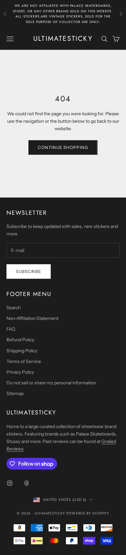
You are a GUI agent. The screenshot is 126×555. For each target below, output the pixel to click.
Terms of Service (23, 361)
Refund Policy (20, 340)
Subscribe (28, 271)
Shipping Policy (21, 351)
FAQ (10, 329)
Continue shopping (63, 147)
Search (13, 308)
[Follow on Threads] (26, 483)
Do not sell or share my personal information (51, 383)
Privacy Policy (20, 372)
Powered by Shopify (87, 513)
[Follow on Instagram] (9, 483)
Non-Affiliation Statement (32, 318)
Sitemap (15, 393)
